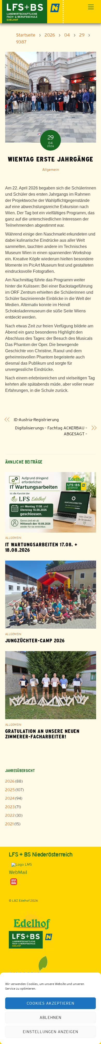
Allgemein (50, 169)
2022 (10, 815)
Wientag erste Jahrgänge (50, 159)
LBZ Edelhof (21, 900)
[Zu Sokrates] (14, 881)
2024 (10, 798)
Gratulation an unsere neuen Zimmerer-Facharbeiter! (42, 734)
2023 (10, 807)
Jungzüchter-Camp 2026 (35, 640)
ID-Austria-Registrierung (36, 419)
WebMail (18, 872)
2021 (9, 824)
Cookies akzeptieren (50, 1003)
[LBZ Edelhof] (33, 11)
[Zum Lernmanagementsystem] (20, 864)
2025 (10, 790)
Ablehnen (50, 1017)
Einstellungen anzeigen (50, 1032)
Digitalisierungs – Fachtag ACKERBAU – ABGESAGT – (51, 430)
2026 (10, 781)
